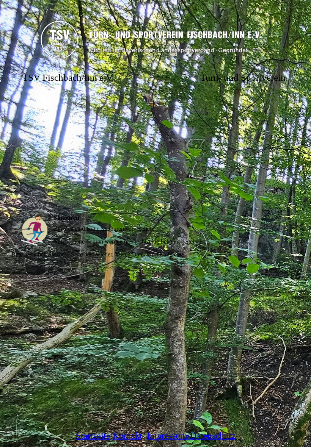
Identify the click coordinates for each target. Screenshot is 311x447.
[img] (155, 38)
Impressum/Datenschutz (191, 436)
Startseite (93, 436)
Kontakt (127, 436)
